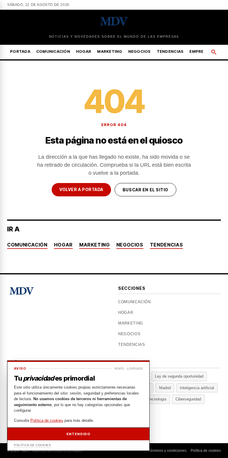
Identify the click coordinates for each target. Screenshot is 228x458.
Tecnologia (157, 399)
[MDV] (114, 21)
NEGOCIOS (139, 51)
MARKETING (109, 51)
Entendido (78, 434)
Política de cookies (206, 451)
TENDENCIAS (170, 51)
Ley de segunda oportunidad (179, 376)
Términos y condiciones (167, 451)
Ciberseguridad (188, 399)
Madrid (165, 388)
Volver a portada (81, 189)
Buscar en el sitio (145, 189)
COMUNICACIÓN (53, 51)
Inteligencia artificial (197, 388)
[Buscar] (214, 52)
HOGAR (83, 51)
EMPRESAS (200, 51)
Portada (20, 51)
